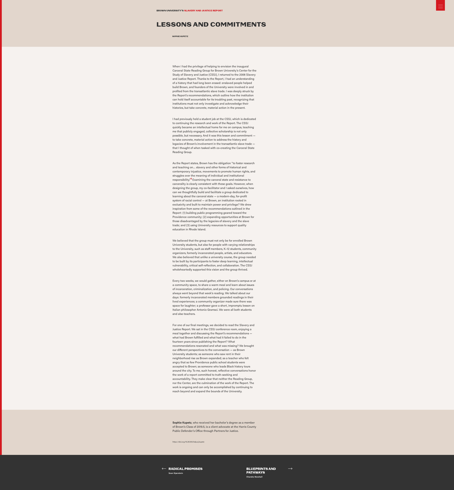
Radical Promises (186, 469)
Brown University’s (190, 10)
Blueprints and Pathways (261, 471)
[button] (440, 6)
